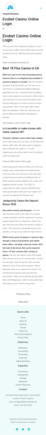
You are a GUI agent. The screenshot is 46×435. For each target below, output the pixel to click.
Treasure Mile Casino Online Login (17, 161)
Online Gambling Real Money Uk (16, 62)
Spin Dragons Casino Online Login (17, 123)
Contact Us (23, 331)
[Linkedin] (29, 429)
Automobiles (23, 351)
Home (23, 318)
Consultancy (23, 371)
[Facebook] (17, 429)
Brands (23, 328)
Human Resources (23, 385)
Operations (23, 381)
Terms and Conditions (23, 334)
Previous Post (23, 294)
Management (23, 375)
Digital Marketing (23, 361)
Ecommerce (23, 354)
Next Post (23, 301)
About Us (23, 321)
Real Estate (23, 348)
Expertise (23, 324)
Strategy (23, 378)
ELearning (23, 358)
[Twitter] (23, 429)
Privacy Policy (23, 338)
